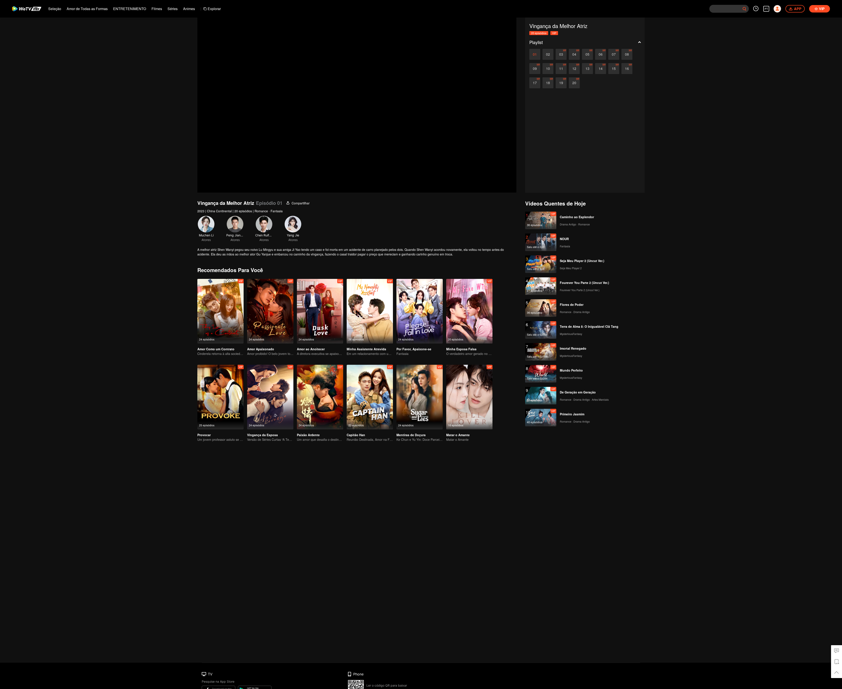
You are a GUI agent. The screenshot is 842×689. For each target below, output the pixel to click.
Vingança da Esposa (262, 435)
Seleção (54, 8)
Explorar (214, 8)
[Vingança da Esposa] (270, 397)
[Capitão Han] (370, 397)
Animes (189, 8)
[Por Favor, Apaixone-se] (419, 311)
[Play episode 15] (613, 68)
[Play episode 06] (600, 54)
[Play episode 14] (600, 68)
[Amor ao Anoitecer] (320, 311)
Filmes (157, 8)
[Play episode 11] (561, 68)
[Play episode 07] (613, 54)
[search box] (744, 8)
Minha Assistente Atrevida (366, 349)
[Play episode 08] (626, 54)
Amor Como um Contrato (215, 349)
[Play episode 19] (561, 82)
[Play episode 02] (547, 54)
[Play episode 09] (534, 68)
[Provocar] (220, 397)
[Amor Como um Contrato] (220, 311)
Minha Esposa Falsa (461, 349)
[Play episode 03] (561, 54)
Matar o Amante (458, 435)
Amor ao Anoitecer (311, 349)
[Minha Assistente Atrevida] (370, 311)
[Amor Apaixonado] (270, 311)
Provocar (204, 435)
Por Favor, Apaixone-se (413, 349)
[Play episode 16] (626, 68)
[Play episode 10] (547, 68)
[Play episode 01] (534, 54)
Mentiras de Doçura (411, 435)
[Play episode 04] (574, 54)
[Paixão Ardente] (320, 397)
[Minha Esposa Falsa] (469, 311)
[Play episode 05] (587, 54)
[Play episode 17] (534, 82)
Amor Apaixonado (260, 349)
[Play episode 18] (547, 82)
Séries (173, 8)
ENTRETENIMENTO (129, 8)
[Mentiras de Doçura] (419, 397)
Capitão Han (356, 435)
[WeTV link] (27, 8)
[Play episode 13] (587, 68)
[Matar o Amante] (469, 397)
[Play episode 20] (574, 82)
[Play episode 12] (574, 68)
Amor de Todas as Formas (87, 8)
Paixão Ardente (308, 435)
